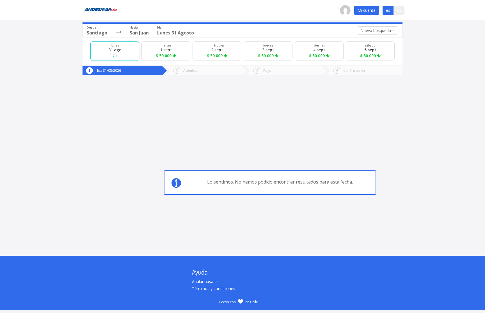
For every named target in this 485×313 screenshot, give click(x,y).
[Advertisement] (106, 163)
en (399, 10)
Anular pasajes (205, 281)
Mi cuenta (367, 10)
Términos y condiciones (213, 288)
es (388, 10)
